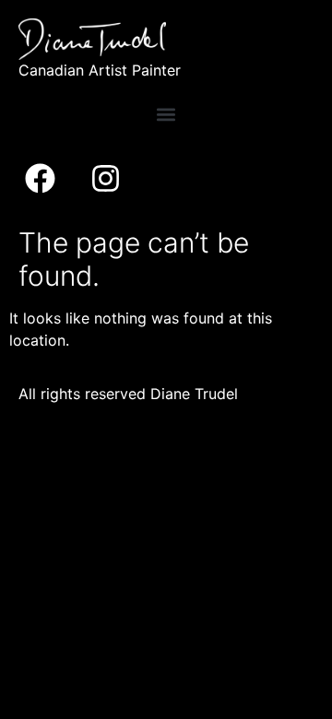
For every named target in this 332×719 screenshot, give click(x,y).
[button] (166, 115)
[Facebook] (39, 178)
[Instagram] (105, 178)
